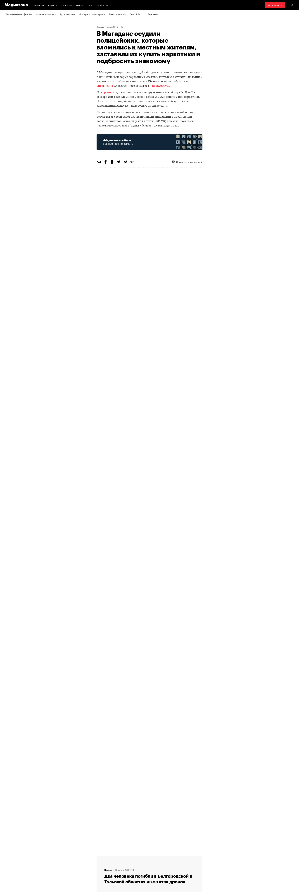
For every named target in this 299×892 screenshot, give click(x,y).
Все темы (153, 14)
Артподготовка (67, 14)
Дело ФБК (135, 14)
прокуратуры (161, 86)
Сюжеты (52, 5)
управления (105, 86)
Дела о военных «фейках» (18, 14)
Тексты (79, 5)
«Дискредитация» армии (92, 14)
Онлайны (67, 5)
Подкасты (102, 5)
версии (106, 92)
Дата (90, 5)
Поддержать (275, 5)
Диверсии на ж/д (117, 14)
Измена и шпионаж (46, 14)
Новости (39, 5)
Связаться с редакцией (189, 161)
